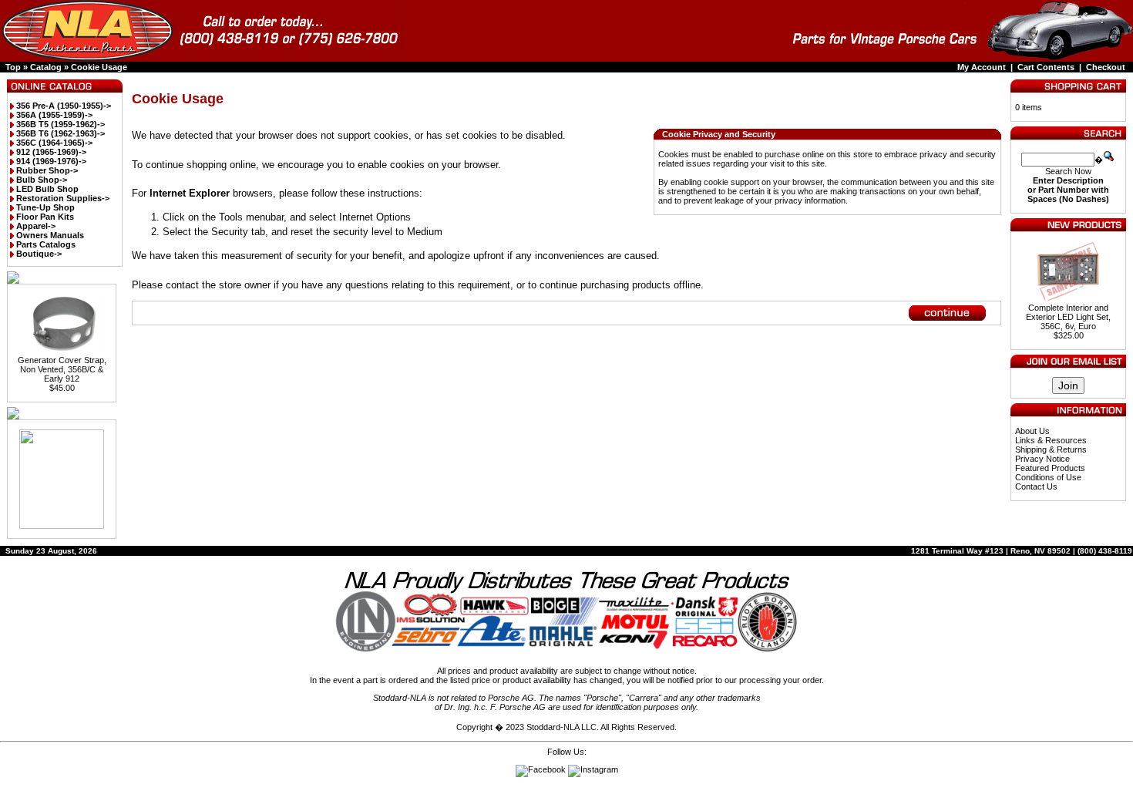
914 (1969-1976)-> (51, 161)
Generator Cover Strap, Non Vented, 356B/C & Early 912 (62, 369)
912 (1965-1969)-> (51, 152)
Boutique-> (39, 253)
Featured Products (1050, 468)
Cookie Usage (99, 67)
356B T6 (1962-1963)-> (60, 133)
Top (13, 67)
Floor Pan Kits (45, 216)
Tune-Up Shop (45, 207)
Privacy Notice (1042, 458)
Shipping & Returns (1051, 449)
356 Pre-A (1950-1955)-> (63, 105)
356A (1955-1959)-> (54, 114)
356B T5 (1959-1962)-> (60, 124)
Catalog (46, 67)
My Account (981, 67)
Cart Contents (1045, 67)
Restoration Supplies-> (62, 198)
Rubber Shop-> (47, 170)
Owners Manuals (50, 235)
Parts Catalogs (46, 244)
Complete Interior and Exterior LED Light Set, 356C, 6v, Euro (1068, 317)
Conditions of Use (1048, 477)
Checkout (1105, 67)
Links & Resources (1051, 440)
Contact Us (1036, 486)
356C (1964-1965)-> (54, 142)
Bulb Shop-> (41, 179)
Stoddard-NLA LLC (561, 727)
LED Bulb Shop (47, 189)
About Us (1032, 431)
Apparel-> (35, 226)
